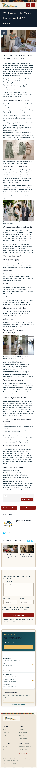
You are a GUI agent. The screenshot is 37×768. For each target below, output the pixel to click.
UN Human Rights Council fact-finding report (15, 475)
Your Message (7, 581)
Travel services (23, 729)
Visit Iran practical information (11, 470)
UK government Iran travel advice (12, 472)
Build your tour (19, 647)
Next (32, 541)
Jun (4, 33)
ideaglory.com (15, 760)
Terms (14, 763)
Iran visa (21, 735)
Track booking (23, 738)
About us (5, 746)
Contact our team (8, 700)
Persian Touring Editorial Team (23, 495)
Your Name (6, 598)
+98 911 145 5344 (24, 749)
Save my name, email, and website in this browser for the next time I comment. (15, 608)
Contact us (6, 749)
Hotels (4, 729)
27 (4, 32)
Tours (4, 735)
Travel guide (6, 732)
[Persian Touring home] (11, 5)
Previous (28, 541)
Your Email (23, 598)
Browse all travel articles (18, 704)
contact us (6, 490)
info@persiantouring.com (26, 746)
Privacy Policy (6, 763)
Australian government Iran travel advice (14, 474)
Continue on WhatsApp (25, 753)
